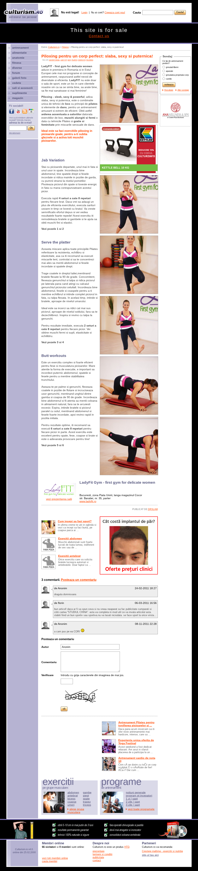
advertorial (54, 60)
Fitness (65, 47)
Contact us (99, 36)
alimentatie (19, 52)
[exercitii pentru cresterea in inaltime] (99, 837)
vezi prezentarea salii (59, 499)
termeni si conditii (102, 854)
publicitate (98, 857)
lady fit (64, 60)
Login (84, 12)
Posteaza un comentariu (78, 579)
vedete (16, 82)
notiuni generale (136, 792)
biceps (71, 798)
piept (86, 795)
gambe (87, 792)
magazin (17, 97)
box (69, 60)
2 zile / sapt (133, 801)
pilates (74, 60)
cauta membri (49, 861)
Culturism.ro (54, 47)
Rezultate (168, 90)
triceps (87, 804)
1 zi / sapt (132, 798)
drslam (153, 509)
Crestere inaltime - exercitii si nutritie (162, 851)
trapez (87, 801)
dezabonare (14, 133)
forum (16, 72)
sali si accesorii (22, 87)
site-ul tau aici (150, 854)
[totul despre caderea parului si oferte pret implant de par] (129, 573)
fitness (16, 62)
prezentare (98, 851)
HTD (126, 846)
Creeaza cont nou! (115, 12)
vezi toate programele (141, 809)
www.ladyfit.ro (87, 501)
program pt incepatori (139, 795)
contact (97, 860)
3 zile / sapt (133, 804)
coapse (71, 801)
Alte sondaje (183, 90)
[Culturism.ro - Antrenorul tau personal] (24, 14)
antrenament (20, 47)
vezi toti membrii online (55, 858)
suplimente (19, 92)
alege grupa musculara (75, 811)
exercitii (81, 60)
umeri (70, 804)
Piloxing (89, 60)
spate (86, 798)
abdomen (73, 792)
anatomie (18, 57)
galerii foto (19, 77)
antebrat (72, 795)
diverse (17, 67)
